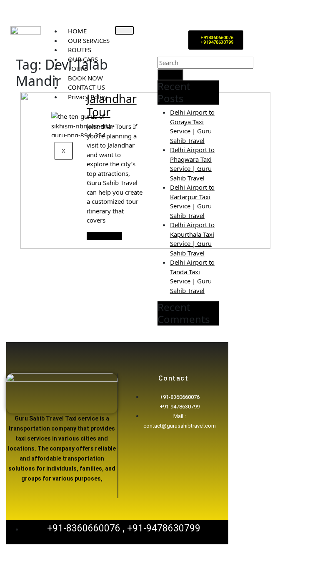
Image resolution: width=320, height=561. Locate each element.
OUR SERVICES (89, 40)
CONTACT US (86, 87)
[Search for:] (205, 63)
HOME (77, 31)
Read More (104, 236)
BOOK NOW (85, 78)
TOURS (78, 68)
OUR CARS (83, 59)
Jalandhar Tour (112, 105)
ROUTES (79, 49)
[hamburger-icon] (124, 30)
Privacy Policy (88, 97)
